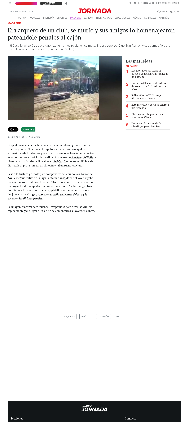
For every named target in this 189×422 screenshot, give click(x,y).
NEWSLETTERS (153, 3)
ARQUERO (69, 316)
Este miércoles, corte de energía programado (150, 106)
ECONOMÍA (48, 18)
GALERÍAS (164, 18)
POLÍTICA (21, 18)
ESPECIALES (150, 18)
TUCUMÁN (103, 316)
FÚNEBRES (137, 3)
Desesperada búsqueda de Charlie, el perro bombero (146, 125)
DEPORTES (62, 18)
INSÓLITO (86, 316)
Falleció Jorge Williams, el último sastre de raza (146, 97)
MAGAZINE (75, 18)
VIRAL (119, 316)
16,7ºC (176, 11)
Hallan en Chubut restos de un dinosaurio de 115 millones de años (149, 86)
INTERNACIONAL (104, 18)
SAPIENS (88, 18)
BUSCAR (164, 11)
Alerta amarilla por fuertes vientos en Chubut (147, 115)
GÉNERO (137, 18)
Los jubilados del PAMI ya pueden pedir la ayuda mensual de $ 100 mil (149, 73)
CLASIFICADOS (172, 3)
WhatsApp (29, 129)
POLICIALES (34, 18)
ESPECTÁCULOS (122, 18)
